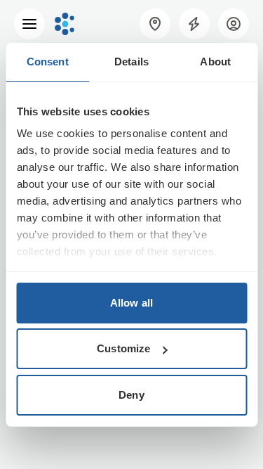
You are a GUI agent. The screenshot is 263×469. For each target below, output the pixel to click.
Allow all (131, 303)
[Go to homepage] (64, 24)
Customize (123, 348)
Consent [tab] (48, 62)
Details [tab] (131, 62)
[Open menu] (29, 23)
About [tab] (215, 62)
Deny (131, 395)
